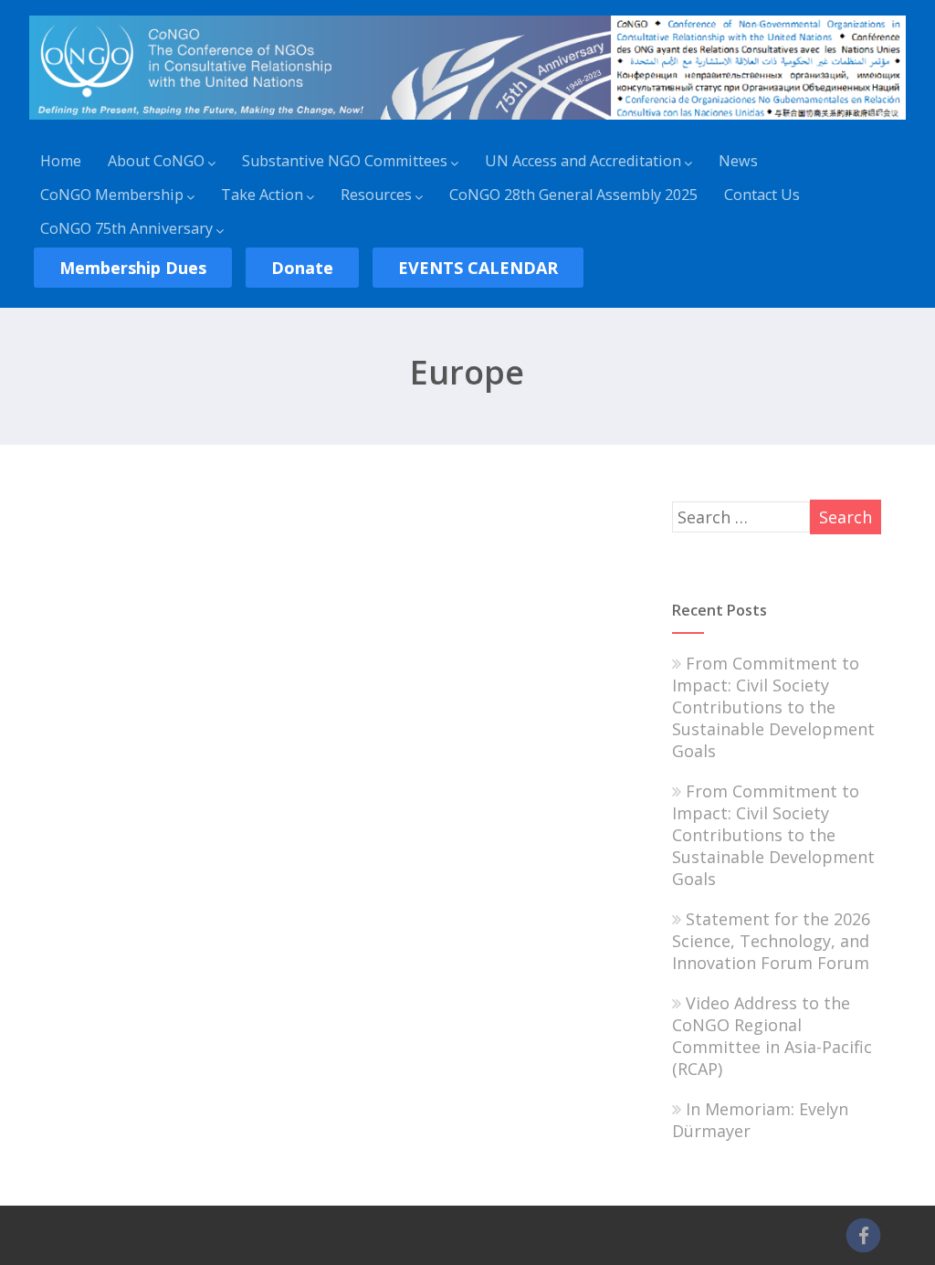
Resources (376, 194)
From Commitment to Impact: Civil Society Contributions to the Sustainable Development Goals (773, 707)
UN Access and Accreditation (583, 161)
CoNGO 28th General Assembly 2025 (573, 194)
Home (60, 161)
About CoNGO (156, 161)
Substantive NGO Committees (344, 161)
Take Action (262, 194)
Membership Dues (132, 268)
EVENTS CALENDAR (478, 268)
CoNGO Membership (112, 194)
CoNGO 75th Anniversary (126, 228)
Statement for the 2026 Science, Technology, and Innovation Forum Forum (771, 941)
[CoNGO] (467, 122)
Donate (302, 268)
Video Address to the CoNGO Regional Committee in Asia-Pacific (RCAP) (772, 1036)
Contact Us (762, 194)
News (738, 161)
